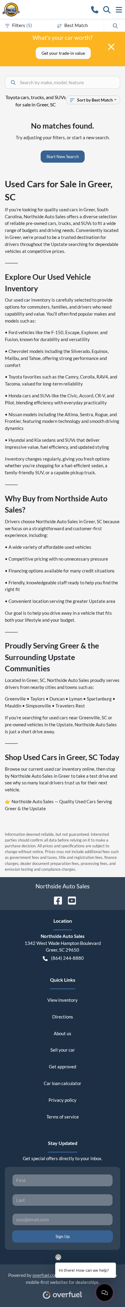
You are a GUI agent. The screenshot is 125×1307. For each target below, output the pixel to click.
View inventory (62, 1000)
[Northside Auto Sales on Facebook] (55, 899)
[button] (95, 9)
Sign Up (63, 1236)
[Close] (111, 47)
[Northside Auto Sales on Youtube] (69, 899)
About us (62, 1033)
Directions (62, 1016)
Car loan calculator (62, 1083)
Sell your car (62, 1050)
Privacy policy (62, 1100)
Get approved (62, 1066)
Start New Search (62, 156)
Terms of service (62, 1116)
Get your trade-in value (63, 53)
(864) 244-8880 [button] (67, 958)
